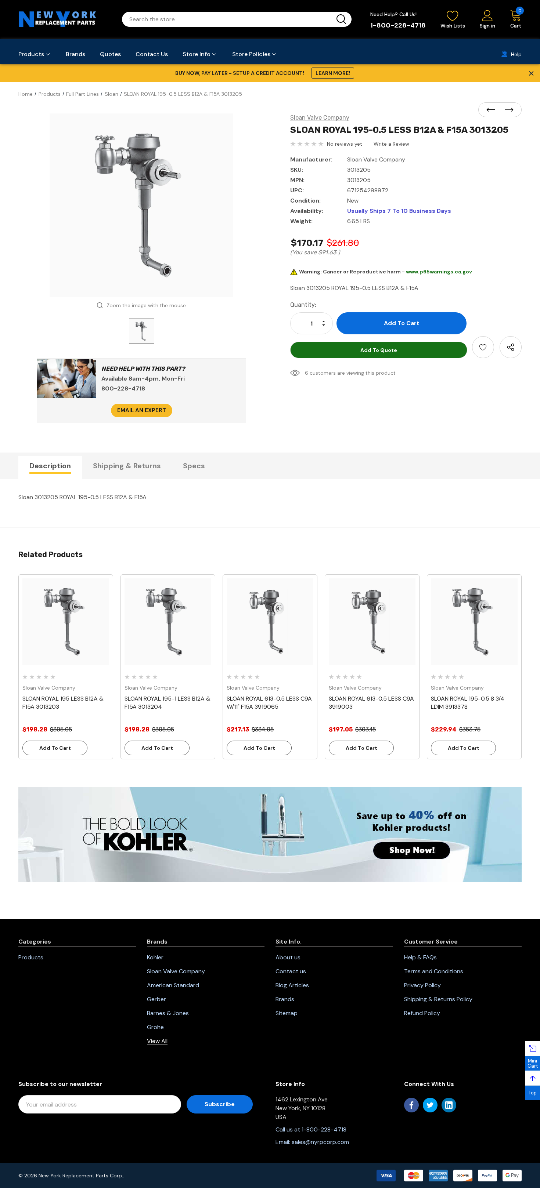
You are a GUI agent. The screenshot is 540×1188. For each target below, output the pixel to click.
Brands (285, 999)
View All (157, 1041)
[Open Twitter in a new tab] (430, 1105)
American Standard (173, 985)
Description (50, 466)
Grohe (155, 1027)
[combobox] (228, 19)
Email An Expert (141, 410)
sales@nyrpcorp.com (320, 1142)
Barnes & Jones (168, 1013)
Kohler (155, 957)
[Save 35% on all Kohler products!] (270, 834)
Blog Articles (292, 985)
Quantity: (303, 304)
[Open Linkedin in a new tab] (449, 1105)
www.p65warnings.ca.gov (439, 271)
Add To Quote (378, 350)
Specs (194, 466)
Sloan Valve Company (176, 971)
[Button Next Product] (507, 110)
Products (30, 957)
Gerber (156, 999)
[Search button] (341, 19)
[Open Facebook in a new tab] (411, 1105)
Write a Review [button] (391, 144)
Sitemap (287, 1013)
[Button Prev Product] (493, 110)
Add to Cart (55, 748)
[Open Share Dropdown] (511, 347)
